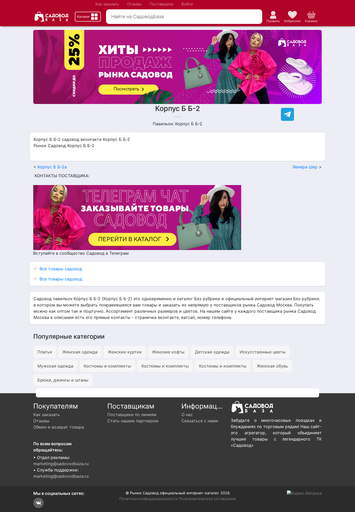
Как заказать (107, 4)
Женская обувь (272, 366)
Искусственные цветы (263, 352)
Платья (44, 352)
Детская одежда (212, 352)
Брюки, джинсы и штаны (62, 380)
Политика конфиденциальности (148, 498)
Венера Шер (305, 166)
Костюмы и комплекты (107, 366)
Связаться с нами (199, 420)
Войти (187, 4)
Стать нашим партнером (132, 420)
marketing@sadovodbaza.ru (61, 463)
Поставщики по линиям (131, 414)
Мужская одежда (55, 366)
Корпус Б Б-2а (52, 166)
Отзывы (134, 4)
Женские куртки (125, 352)
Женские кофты (168, 352)
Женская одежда (79, 352)
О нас (187, 414)
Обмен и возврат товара (58, 427)
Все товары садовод (60, 268)
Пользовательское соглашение (207, 498)
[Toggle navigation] (88, 17)
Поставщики (161, 4)
